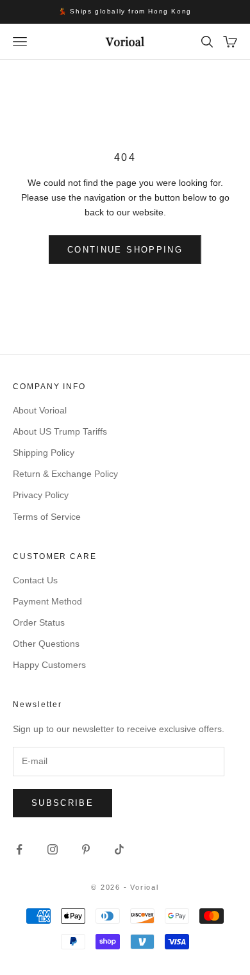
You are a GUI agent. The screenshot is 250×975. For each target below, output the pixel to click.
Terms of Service (47, 517)
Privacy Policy (41, 495)
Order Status (39, 622)
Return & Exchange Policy (65, 474)
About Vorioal (40, 410)
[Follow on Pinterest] (85, 849)
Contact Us (35, 580)
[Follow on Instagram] (52, 849)
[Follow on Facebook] (19, 849)
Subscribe (62, 803)
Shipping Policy (43, 452)
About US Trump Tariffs (60, 431)
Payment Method (47, 601)
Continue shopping (125, 249)
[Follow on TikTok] (119, 849)
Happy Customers (49, 665)
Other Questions (46, 643)
